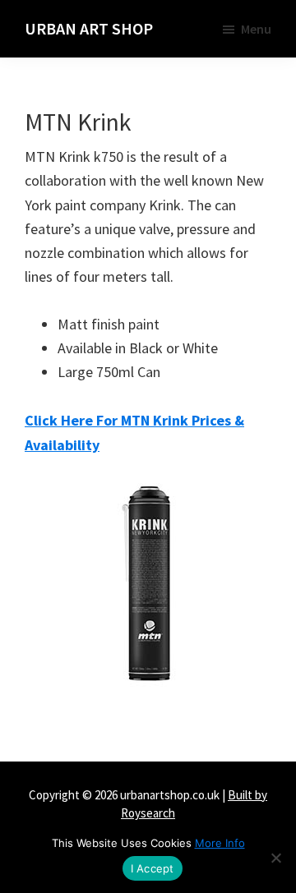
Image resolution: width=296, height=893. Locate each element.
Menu (256, 29)
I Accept (152, 868)
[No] (275, 857)
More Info (220, 842)
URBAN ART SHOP (89, 28)
